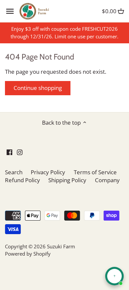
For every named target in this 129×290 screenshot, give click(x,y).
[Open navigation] (10, 11)
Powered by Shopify (28, 253)
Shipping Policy (67, 180)
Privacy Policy (48, 172)
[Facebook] (9, 152)
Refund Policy (22, 180)
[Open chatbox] (114, 276)
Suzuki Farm (61, 246)
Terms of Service (95, 172)
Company (107, 180)
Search (13, 172)
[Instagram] (19, 152)
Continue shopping (38, 88)
